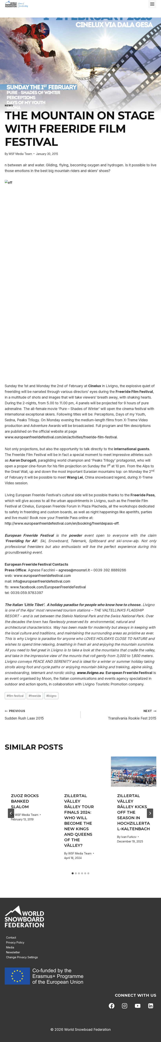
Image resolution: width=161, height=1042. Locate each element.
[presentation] (27, 772)
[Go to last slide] (11, 813)
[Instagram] (124, 1006)
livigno (51, 695)
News (9, 105)
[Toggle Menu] (152, 4)
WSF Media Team (20, 153)
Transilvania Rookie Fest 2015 (132, 714)
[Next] (150, 813)
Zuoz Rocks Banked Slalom (25, 801)
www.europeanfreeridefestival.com (42, 576)
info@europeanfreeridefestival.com (41, 581)
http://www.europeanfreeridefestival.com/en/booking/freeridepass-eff (62, 523)
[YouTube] (137, 1006)
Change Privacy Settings (22, 957)
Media (10, 947)
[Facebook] (111, 1006)
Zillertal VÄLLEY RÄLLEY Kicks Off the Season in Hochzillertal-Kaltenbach (133, 812)
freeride (35, 695)
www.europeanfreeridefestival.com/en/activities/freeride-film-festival (61, 437)
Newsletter (13, 952)
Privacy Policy (15, 942)
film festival (15, 695)
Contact (11, 937)
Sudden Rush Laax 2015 (24, 714)
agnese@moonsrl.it (74, 570)
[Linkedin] (150, 1006)
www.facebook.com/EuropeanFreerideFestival (48, 587)
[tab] (73, 873)
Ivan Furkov (128, 836)
